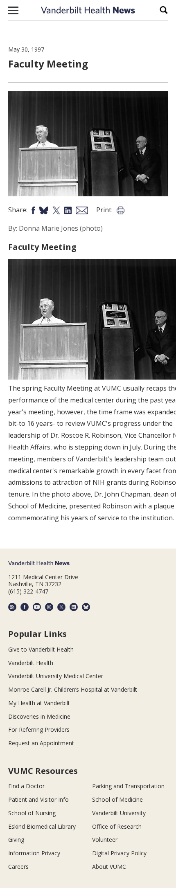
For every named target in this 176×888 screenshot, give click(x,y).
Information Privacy (34, 853)
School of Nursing (32, 813)
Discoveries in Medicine (39, 716)
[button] (13, 10)
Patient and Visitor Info (38, 799)
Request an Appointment (41, 743)
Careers (18, 866)
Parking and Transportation (128, 786)
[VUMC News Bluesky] (86, 607)
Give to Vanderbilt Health (41, 649)
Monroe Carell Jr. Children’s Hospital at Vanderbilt (72, 689)
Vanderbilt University (119, 813)
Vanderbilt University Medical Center (55, 676)
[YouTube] (37, 607)
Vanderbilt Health (30, 663)
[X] (61, 607)
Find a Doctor (26, 786)
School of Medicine (117, 799)
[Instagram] (49, 607)
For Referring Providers (39, 729)
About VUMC (109, 866)
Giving (16, 839)
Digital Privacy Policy (119, 853)
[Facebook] (24, 607)
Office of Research (117, 826)
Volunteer (104, 839)
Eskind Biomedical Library (42, 826)
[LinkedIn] (74, 607)
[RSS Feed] (12, 607)
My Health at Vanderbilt (39, 703)
